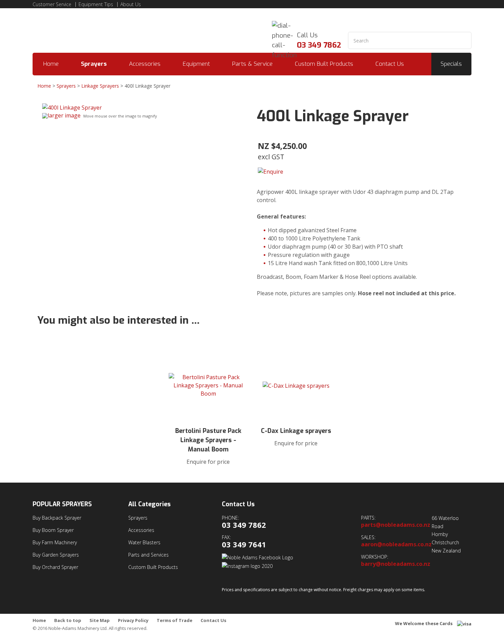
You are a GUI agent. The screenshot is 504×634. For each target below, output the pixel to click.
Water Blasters (144, 542)
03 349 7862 (319, 45)
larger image (64, 115)
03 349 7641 (244, 544)
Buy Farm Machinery (55, 542)
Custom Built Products (324, 64)
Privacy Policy (133, 620)
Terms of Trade (174, 620)
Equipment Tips (96, 4)
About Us (130, 4)
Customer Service (52, 4)
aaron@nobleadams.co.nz (396, 544)
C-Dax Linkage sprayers (296, 431)
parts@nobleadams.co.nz (395, 525)
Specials (451, 64)
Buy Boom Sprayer (53, 530)
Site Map (99, 620)
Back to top (67, 620)
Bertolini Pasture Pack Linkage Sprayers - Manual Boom (208, 440)
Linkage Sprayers (100, 86)
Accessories (144, 64)
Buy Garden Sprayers (56, 554)
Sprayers (94, 64)
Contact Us (389, 64)
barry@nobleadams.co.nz (395, 564)
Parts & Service (252, 64)
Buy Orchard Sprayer (55, 567)
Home (51, 64)
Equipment (196, 64)
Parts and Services (148, 554)
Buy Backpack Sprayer (57, 517)
